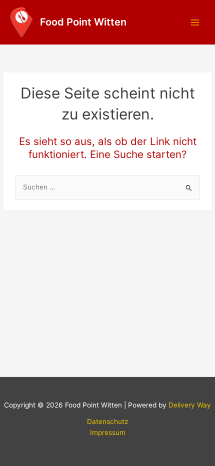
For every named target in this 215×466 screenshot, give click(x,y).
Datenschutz (107, 422)
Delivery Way (189, 405)
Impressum (108, 432)
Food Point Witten (83, 22)
